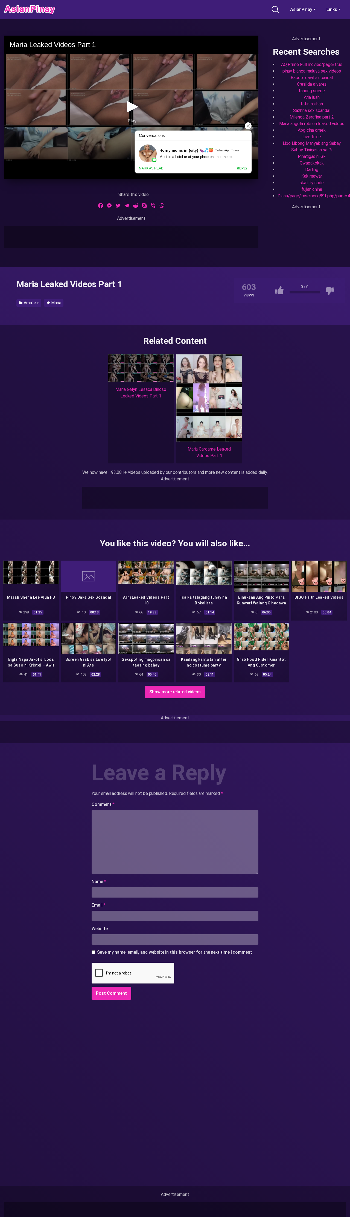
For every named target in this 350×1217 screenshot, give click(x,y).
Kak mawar (311, 176)
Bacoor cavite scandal (312, 77)
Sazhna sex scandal (311, 110)
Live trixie (311, 136)
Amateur (31, 303)
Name (99, 881)
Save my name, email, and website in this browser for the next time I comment (174, 952)
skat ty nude (311, 182)
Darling (311, 169)
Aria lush (311, 97)
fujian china (311, 189)
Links (331, 9)
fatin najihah (312, 103)
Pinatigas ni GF (312, 156)
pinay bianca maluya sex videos (311, 71)
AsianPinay (301, 9)
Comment (103, 804)
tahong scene (312, 90)
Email (99, 905)
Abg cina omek (312, 130)
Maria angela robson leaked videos (311, 123)
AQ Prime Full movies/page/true (312, 64)
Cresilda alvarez (312, 84)
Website (99, 928)
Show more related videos (175, 691)
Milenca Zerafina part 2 (312, 117)
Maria (56, 303)
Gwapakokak (311, 163)
